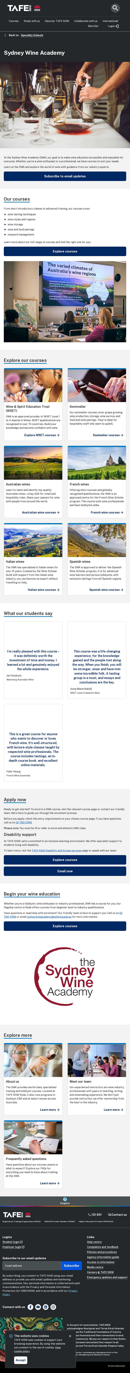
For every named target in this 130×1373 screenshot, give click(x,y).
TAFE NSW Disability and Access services (56, 850)
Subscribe (71, 1266)
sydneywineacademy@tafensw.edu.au (49, 916)
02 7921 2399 (24, 822)
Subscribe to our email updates (24, 1258)
